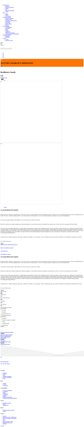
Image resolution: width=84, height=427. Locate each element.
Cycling (4, 384)
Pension (6, 30)
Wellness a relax (8, 19)
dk (3, 57)
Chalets (4, 396)
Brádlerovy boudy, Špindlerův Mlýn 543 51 (9, 244)
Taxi (4, 420)
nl (3, 56)
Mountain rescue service (7, 422)
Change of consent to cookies (8, 410)
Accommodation (6, 26)
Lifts (6, 9)
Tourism (4, 383)
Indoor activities (8, 23)
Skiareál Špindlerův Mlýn (8, 421)
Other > (2, 326)
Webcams (7, 6)
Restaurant (7, 36)
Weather (7, 8)
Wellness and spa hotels (10, 32)
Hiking (6, 13)
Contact (4, 38)
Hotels (6, 29)
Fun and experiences (9, 18)
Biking (6, 14)
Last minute (7, 28)
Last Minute (5, 391)
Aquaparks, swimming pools (11, 20)
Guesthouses (5, 393)
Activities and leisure (7, 17)
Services (7, 24)
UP (1, 357)
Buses (4, 419)
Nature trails (7, 22)
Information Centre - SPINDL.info (9, 417)
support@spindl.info (4, 361)
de (3, 53)
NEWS (6, 11)
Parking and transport (9, 7)
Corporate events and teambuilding (12, 33)
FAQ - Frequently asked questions (9, 418)
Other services (5, 405)
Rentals (4, 404)
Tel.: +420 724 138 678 (5, 363)
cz (3, 52)
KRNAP (4, 423)
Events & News (6, 4)
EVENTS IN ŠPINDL (9, 10)
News (4, 378)
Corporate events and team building (10, 398)
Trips (4, 12)
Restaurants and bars (7, 34)
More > (2, 243)
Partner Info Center (9, 40)
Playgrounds (7, 21)
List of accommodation (7, 390)
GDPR (4, 411)
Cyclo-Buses (7, 16)
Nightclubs (7, 37)
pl (3, 55)
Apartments (7, 31)
